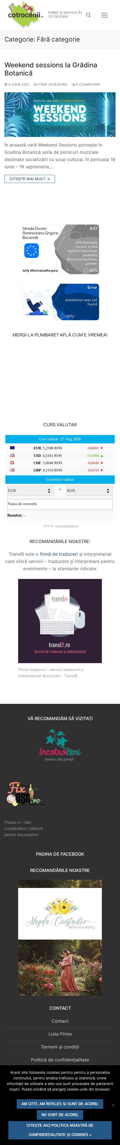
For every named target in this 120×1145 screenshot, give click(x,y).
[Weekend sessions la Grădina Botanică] (60, 114)
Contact (60, 1021)
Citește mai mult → (29, 179)
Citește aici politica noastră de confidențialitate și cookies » (60, 1130)
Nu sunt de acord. (60, 1115)
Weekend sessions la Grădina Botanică (50, 69)
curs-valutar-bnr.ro (67, 525)
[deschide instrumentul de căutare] (88, 15)
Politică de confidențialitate (60, 1059)
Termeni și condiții (60, 1047)
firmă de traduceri (59, 554)
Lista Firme (60, 1034)
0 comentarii (87, 84)
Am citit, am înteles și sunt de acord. (60, 1104)
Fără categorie (52, 84)
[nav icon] (104, 15)
